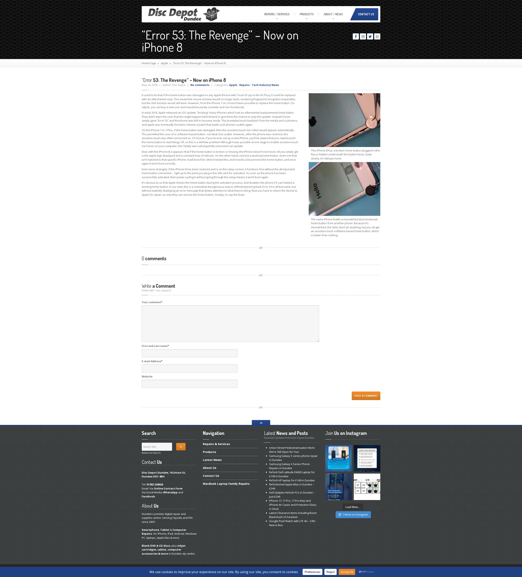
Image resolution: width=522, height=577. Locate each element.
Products (307, 14)
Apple (164, 63)
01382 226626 (155, 484)
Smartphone (150, 530)
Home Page (149, 63)
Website (147, 376)
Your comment (152, 302)
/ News (333, 14)
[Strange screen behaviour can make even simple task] (338, 487)
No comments (199, 85)
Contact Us (366, 14)
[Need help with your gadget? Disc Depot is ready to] (367, 487)
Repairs (244, 85)
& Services (216, 444)
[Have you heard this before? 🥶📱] (338, 458)
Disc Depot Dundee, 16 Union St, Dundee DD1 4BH (164, 474)
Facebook (148, 496)
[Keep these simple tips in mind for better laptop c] (367, 458)
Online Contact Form (168, 488)
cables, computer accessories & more (161, 551)
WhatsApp (170, 492)
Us (209, 468)
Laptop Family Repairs (226, 484)
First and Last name (155, 346)
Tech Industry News (265, 85)
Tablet (164, 530)
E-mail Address (152, 361)
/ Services (277, 14)
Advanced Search (151, 452)
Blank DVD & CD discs (156, 545)
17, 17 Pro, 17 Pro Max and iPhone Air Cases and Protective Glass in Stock (292, 505)
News (212, 460)
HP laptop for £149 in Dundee (292, 480)
